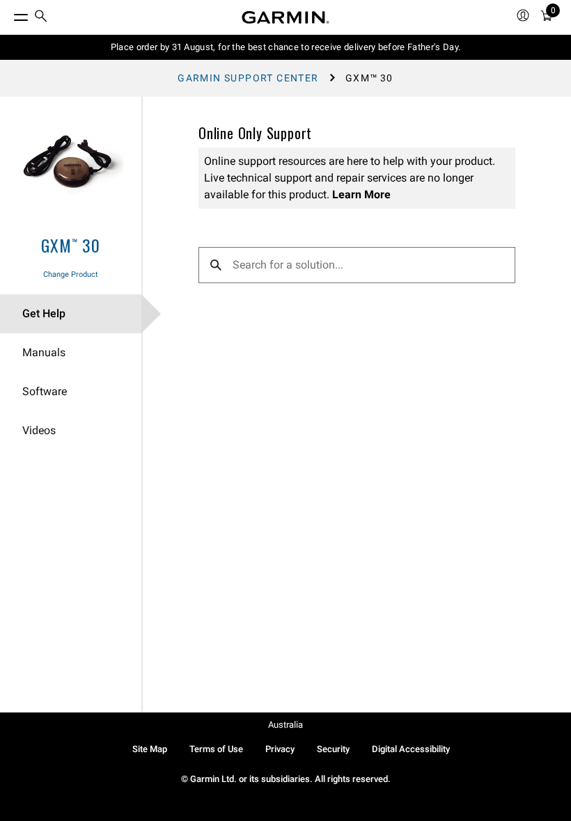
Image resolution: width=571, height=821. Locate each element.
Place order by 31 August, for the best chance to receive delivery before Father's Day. (286, 47)
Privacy (280, 749)
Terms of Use (216, 749)
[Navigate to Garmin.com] (285, 17)
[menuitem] (41, 17)
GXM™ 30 (70, 244)
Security (333, 749)
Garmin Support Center (248, 77)
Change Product (70, 274)
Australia (285, 724)
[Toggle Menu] (8, 14)
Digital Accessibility (411, 749)
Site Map (149, 749)
